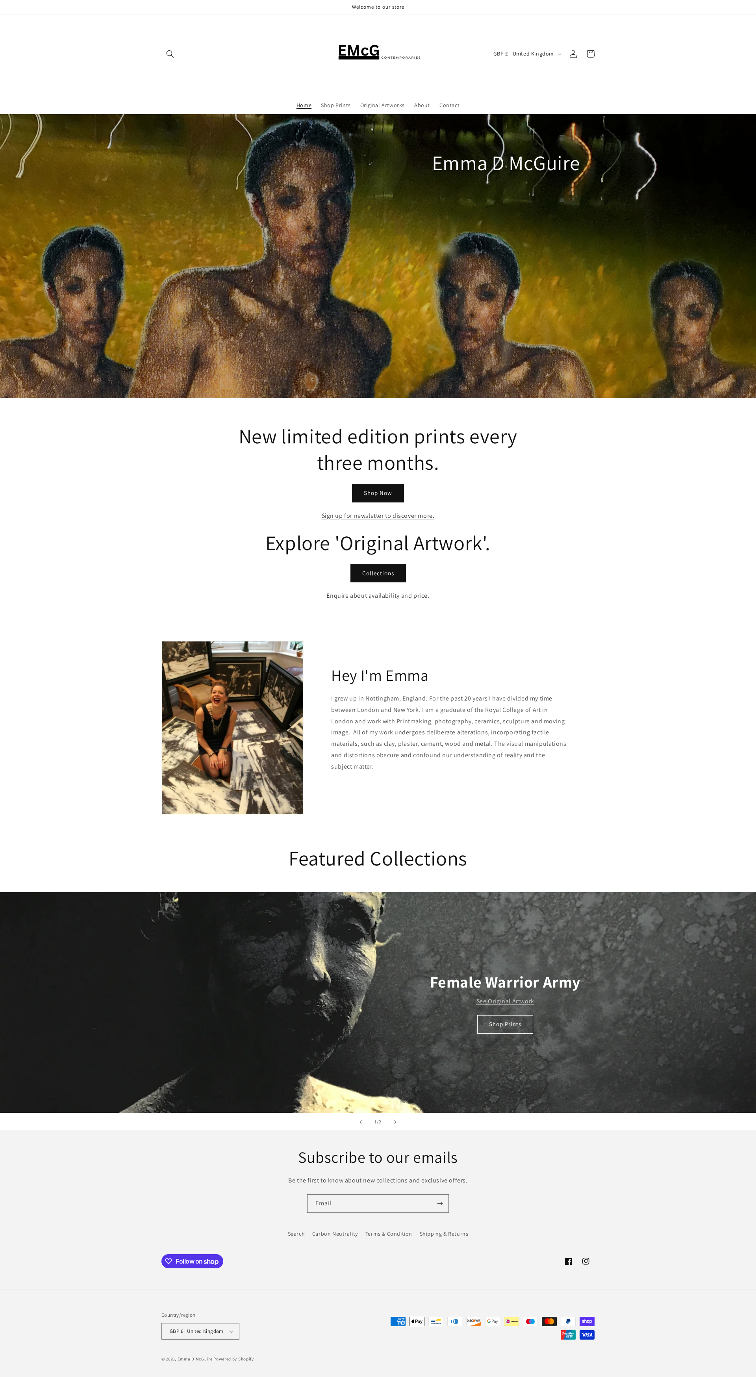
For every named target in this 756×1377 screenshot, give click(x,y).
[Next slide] (395, 1122)
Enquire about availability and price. (377, 595)
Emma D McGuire (195, 1359)
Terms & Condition (388, 1233)
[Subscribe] (439, 1203)
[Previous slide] (360, 1122)
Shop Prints (505, 1024)
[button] (170, 54)
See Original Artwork (505, 1001)
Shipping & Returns (444, 1233)
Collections (378, 573)
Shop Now (378, 493)
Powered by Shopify (233, 1359)
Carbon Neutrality (335, 1233)
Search (296, 1233)
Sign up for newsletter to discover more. (378, 516)
